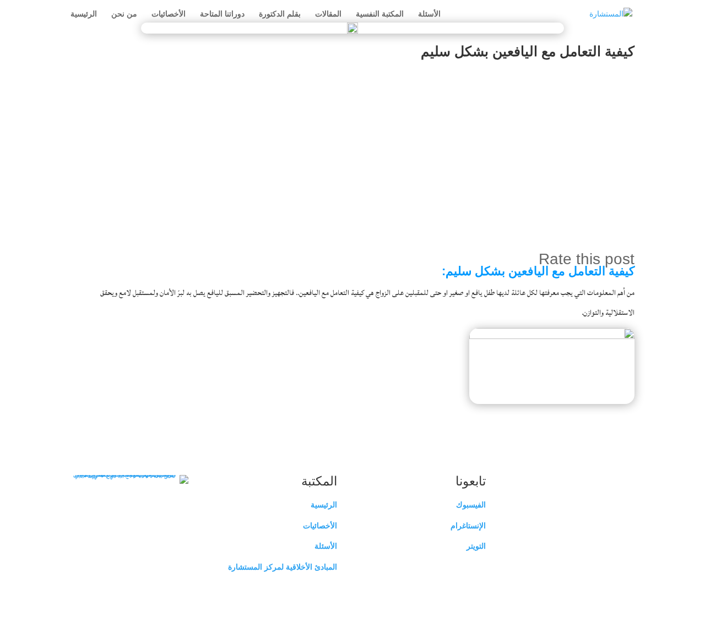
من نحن (124, 14)
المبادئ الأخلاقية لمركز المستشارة (282, 566)
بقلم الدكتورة (280, 14)
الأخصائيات (168, 14)
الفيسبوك (471, 504)
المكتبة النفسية (380, 14)
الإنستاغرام (468, 525)
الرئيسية (83, 14)
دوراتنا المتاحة (222, 14)
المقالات (328, 14)
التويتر (476, 546)
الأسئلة (429, 14)
